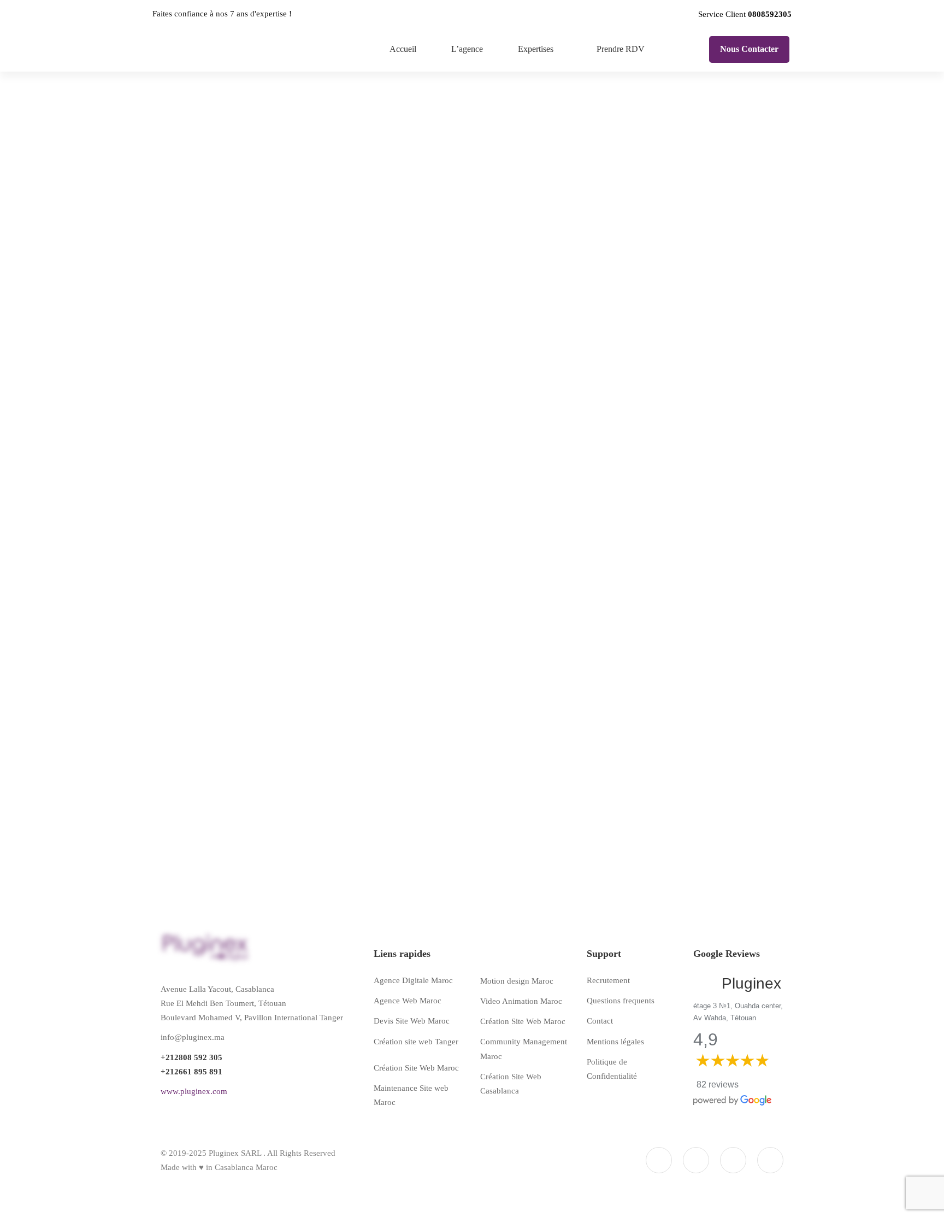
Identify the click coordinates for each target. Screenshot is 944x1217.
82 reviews (718, 1084)
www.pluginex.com (194, 1091)
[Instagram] (696, 1160)
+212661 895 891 (191, 1071)
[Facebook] (659, 1160)
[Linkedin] (770, 1160)
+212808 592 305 (191, 1057)
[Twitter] (733, 1160)
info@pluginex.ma (193, 1037)
